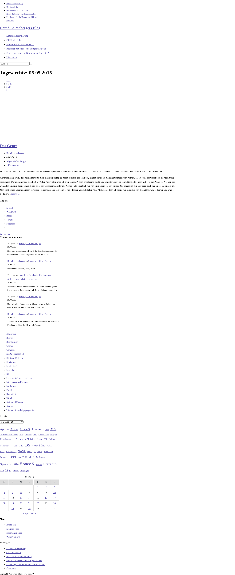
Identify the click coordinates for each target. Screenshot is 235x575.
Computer (10, 350)
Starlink (39, 465)
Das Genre (8, 146)
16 (46, 498)
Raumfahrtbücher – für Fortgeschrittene (21, 14)
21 (29, 503)
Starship (50, 464)
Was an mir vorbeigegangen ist (20, 410)
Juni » (33, 513)
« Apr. (25, 513)
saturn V (20, 457)
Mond (2, 452)
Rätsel (9, 398)
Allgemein (11, 161)
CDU (35, 434)
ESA (14, 439)
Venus (16, 470)
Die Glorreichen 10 (15, 354)
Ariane (14, 429)
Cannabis (28, 434)
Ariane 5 (25, 429)
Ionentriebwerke (17, 446)
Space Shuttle (9, 464)
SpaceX (9, 406)
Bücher (9, 338)
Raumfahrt (11, 394)
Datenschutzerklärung (14, 3)
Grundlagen (11, 370)
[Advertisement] (88, 117)
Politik (9, 390)
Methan (49, 446)
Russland (3, 457)
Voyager (24, 470)
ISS (27, 445)
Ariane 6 (37, 429)
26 (13, 508)
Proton (39, 452)
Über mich (10, 21)
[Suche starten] (31, 64)
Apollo (4, 429)
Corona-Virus (44, 435)
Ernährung (11, 362)
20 (21, 503)
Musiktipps (21, 161)
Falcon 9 (24, 439)
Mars (42, 445)
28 (29, 508)
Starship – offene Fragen (30, 243)
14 (29, 498)
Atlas (47, 430)
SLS (35, 456)
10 (54, 492)
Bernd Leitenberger (15, 153)
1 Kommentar (12, 165)
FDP (45, 439)
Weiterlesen (5, 234)
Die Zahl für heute (14, 358)
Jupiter (35, 445)
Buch (21, 434)
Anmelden (11, 525)
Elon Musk (5, 439)
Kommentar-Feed (14, 533)
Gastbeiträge (12, 366)
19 (13, 503)
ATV (53, 429)
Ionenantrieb (4, 446)
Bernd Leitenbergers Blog (20, 28)
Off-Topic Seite (12, 7)
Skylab (28, 457)
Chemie (9, 346)
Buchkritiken (12, 342)
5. (7, 90)
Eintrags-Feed (12, 529)
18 (4, 503)
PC (35, 452)
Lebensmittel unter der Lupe (19, 378)
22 (38, 503)
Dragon (53, 434)
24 (54, 503)
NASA (22, 451)
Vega (8, 470)
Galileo (52, 439)
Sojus (42, 457)
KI (7, 374)
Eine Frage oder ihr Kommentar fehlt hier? (22, 17)
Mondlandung (11, 452)
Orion (29, 451)
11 (4, 498)
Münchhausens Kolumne (17, 382)
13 (21, 498)
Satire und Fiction (14, 402)
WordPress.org (13, 537)
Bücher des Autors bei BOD (17, 10)
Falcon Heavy (36, 439)
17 (54, 498)
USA (2, 471)
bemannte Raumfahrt (9, 434)
